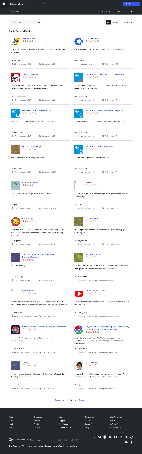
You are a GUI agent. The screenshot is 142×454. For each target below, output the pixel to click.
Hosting (12, 424)
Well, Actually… (93, 363)
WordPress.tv (65, 428)
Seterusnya (83, 400)
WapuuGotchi (28, 38)
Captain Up (27, 218)
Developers (63, 424)
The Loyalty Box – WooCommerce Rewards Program (38, 255)
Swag (88, 428)
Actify (25, 363)
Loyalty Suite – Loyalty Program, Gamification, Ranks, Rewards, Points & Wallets (107, 328)
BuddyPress (115, 428)
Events (87, 421)
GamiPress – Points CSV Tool (99, 146)
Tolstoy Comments (31, 74)
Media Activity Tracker (96, 290)
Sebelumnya (59, 400)
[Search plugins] (39, 22)
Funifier (89, 182)
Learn (61, 417)
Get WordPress (131, 4)
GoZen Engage (92, 38)
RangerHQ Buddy (94, 254)
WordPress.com (116, 417)
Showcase (38, 417)
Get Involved (89, 417)
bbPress (114, 424)
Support (62, 421)
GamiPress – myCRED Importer (37, 110)
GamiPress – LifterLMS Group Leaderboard (106, 74)
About (11, 417)
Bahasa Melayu (35, 440)
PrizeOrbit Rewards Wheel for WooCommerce (44, 327)
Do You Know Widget (32, 146)
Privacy (11, 428)
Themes (37, 421)
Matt (112, 421)
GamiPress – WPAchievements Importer (104, 110)
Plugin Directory (15, 11)
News (11, 421)
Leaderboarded (93, 218)
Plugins (36, 424)
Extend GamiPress (31, 182)
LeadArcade (28, 290)
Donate (88, 424)
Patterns (37, 428)
